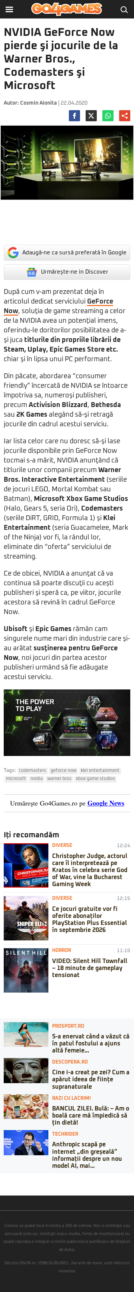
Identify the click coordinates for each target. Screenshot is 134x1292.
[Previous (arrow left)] (2, 1186)
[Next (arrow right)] (8, 1186)
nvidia (37, 779)
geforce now (63, 771)
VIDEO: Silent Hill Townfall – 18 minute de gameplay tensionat (89, 968)
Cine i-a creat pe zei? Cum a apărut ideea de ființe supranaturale (91, 1079)
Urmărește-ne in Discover (74, 272)
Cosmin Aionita (38, 103)
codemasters (32, 771)
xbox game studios (95, 779)
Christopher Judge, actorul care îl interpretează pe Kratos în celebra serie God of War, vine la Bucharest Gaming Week (89, 870)
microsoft (16, 779)
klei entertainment (100, 771)
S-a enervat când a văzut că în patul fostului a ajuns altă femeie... (91, 1044)
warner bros (59, 779)
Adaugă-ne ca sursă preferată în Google (74, 252)
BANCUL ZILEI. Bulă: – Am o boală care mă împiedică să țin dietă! (90, 1116)
